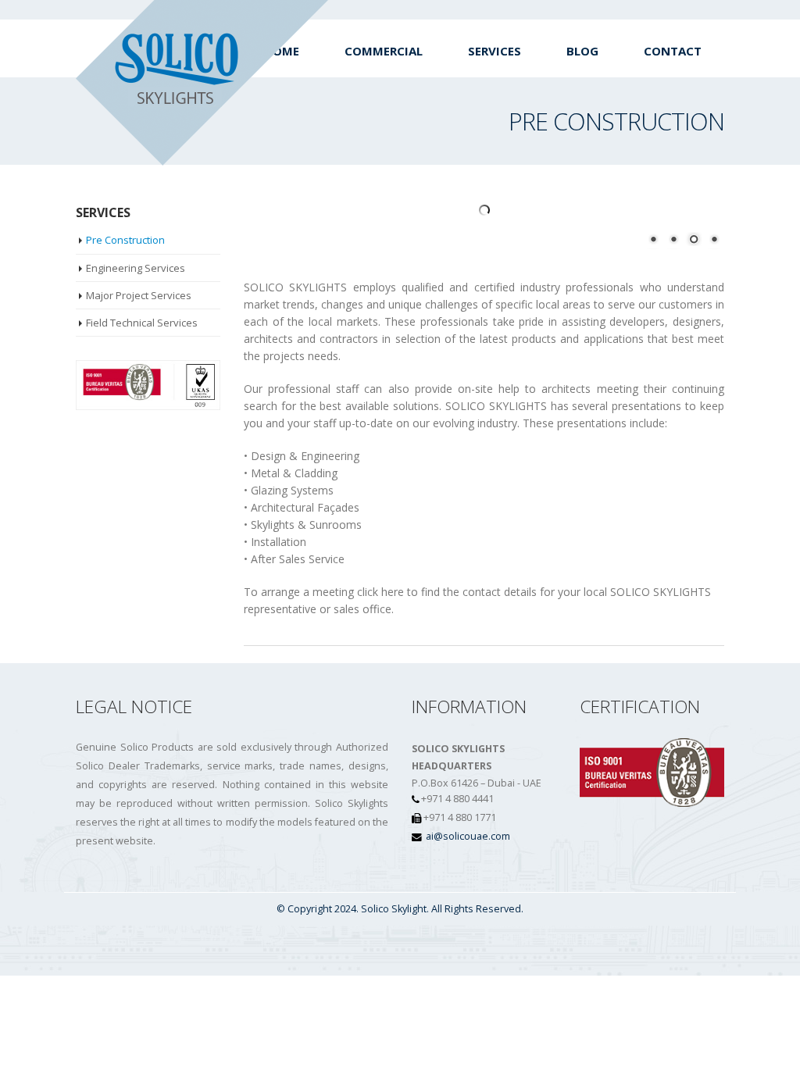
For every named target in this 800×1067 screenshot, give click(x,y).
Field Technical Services (142, 323)
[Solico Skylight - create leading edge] (202, 83)
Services (494, 51)
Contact (673, 51)
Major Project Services (138, 295)
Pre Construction (125, 240)
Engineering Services (135, 268)
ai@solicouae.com (468, 836)
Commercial (384, 51)
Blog (582, 51)
